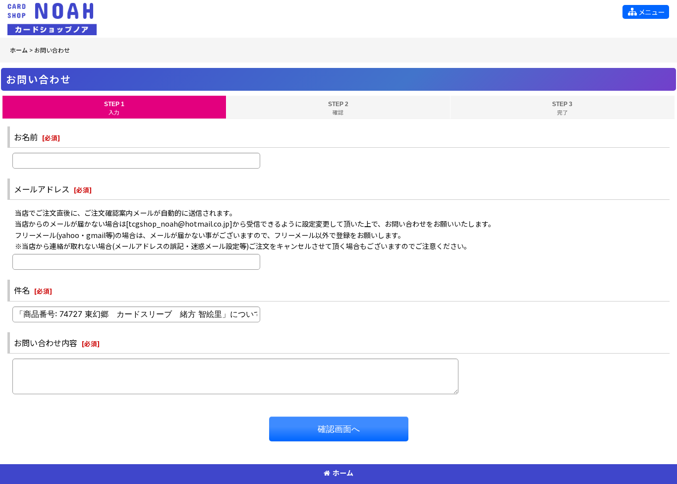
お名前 (26, 137)
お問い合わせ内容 (45, 343)
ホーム (343, 473)
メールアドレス (41, 189)
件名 (22, 290)
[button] (645, 12)
